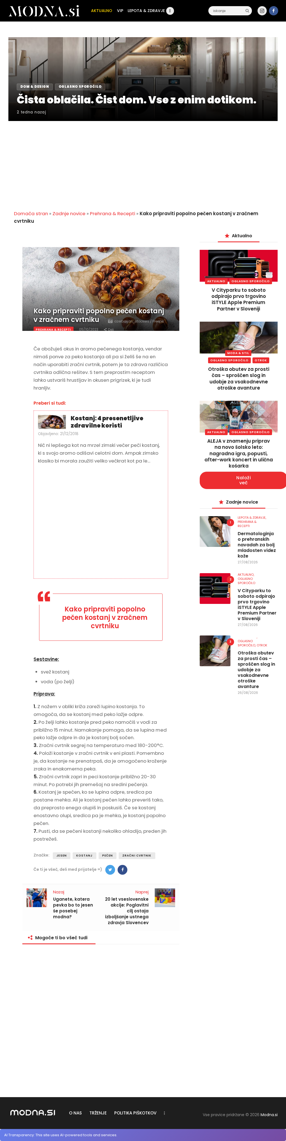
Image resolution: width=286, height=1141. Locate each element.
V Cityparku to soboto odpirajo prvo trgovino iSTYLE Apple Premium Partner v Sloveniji (238, 299)
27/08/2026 (248, 562)
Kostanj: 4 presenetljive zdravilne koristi (107, 422)
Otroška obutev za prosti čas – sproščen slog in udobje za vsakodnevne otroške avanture (238, 378)
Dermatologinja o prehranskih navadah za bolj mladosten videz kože (257, 545)
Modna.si (269, 1115)
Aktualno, (246, 574)
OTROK (261, 360)
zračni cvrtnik (136, 855)
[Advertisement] (143, 162)
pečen (107, 855)
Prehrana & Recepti (112, 213)
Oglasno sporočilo (251, 281)
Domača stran (31, 213)
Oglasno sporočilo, (247, 643)
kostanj (84, 855)
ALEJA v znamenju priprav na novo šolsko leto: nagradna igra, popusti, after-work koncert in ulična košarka (238, 453)
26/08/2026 (248, 692)
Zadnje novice (69, 213)
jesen (61, 855)
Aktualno (216, 281)
